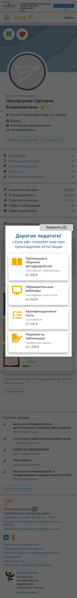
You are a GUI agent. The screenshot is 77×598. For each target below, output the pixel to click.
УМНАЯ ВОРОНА (27, 573)
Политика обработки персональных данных (32, 552)
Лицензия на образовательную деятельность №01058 (33, 523)
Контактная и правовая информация (27, 565)
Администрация (14, 561)
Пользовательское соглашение (23, 548)
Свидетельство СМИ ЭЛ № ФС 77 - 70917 (30, 517)
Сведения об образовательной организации (32, 529)
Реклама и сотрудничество (21, 544)
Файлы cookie (12, 557)
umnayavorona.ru (28, 592)
